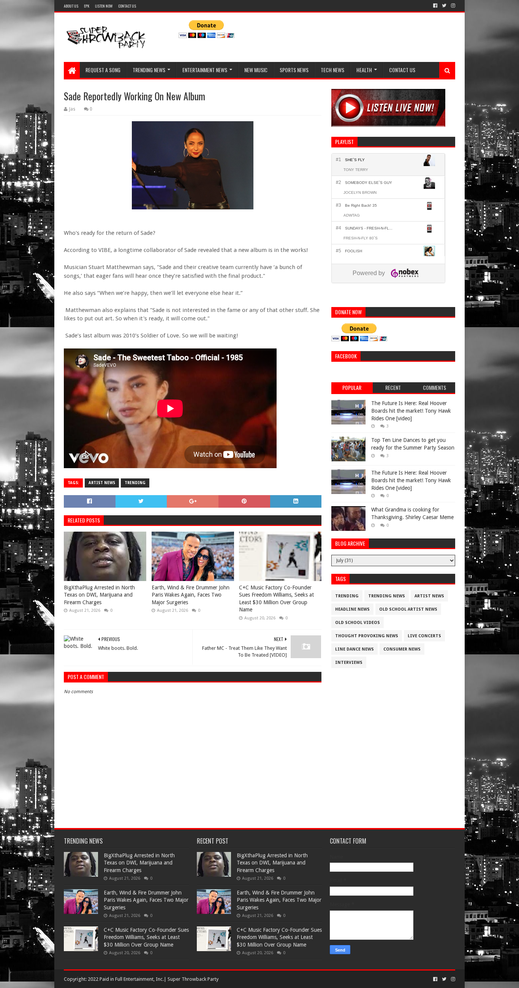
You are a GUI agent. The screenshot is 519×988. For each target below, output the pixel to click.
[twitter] (444, 5)
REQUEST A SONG (102, 70)
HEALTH (364, 70)
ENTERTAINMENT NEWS (204, 70)
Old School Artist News (408, 609)
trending (135, 483)
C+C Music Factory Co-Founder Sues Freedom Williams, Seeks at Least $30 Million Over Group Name (276, 598)
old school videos (357, 622)
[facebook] (435, 5)
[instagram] (452, 5)
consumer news (402, 649)
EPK (86, 6)
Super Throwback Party (193, 979)
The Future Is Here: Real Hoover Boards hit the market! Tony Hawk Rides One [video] (411, 410)
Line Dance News (354, 649)
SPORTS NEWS (294, 70)
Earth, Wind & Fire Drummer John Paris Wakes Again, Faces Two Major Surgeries (190, 594)
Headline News (352, 609)
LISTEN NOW (103, 6)
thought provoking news (366, 635)
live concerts (424, 635)
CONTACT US (127, 6)
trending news (386, 596)
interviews (348, 662)
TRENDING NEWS (149, 70)
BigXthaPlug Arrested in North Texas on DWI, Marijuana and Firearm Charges (99, 594)
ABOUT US (71, 6)
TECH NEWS (332, 70)
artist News (102, 483)
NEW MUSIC (255, 70)
